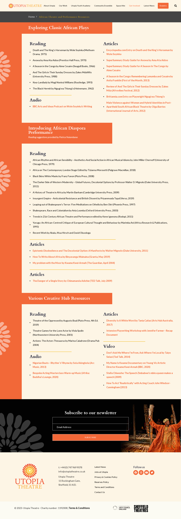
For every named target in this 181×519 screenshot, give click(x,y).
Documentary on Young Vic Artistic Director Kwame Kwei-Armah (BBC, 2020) (136, 364)
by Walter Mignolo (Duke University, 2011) (90, 250)
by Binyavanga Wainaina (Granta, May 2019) (71, 256)
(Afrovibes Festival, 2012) (137, 88)
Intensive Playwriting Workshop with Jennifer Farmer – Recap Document (139, 332)
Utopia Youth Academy (80, 6)
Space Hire (120, 6)
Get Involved (134, 6)
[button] (175, 6)
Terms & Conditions (79, 508)
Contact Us (99, 492)
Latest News (149, 6)
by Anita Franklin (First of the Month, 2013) (139, 78)
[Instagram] (141, 472)
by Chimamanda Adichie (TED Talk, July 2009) (72, 280)
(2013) (138, 385)
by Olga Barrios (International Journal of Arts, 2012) (138, 106)
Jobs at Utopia (101, 472)
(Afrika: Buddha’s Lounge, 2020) (61, 375)
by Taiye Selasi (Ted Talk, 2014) (138, 354)
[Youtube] (146, 472)
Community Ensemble (103, 6)
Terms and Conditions (104, 487)
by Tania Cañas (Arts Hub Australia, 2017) (139, 322)
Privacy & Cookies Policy (105, 477)
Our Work (63, 6)
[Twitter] (152, 472)
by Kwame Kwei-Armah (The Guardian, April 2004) (74, 262)
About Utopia (49, 6)
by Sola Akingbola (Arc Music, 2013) (63, 364)
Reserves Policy (101, 482)
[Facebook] (135, 472)
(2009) (139, 375)
